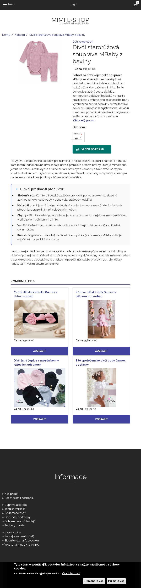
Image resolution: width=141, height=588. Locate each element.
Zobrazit (39, 350)
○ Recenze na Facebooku (18, 498)
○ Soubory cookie (13, 525)
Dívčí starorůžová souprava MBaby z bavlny (57, 34)
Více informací (71, 573)
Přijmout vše (116, 581)
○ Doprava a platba (14, 504)
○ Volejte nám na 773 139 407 (20, 544)
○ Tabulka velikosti (13, 509)
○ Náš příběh (10, 493)
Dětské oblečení (83, 41)
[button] (39, 61)
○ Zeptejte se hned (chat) (18, 536)
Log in (74, 4)
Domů (6, 34)
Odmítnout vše (94, 581)
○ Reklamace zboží (14, 513)
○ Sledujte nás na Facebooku (20, 540)
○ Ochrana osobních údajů (18, 521)
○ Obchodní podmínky (16, 517)
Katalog (20, 34)
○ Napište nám (11, 532)
